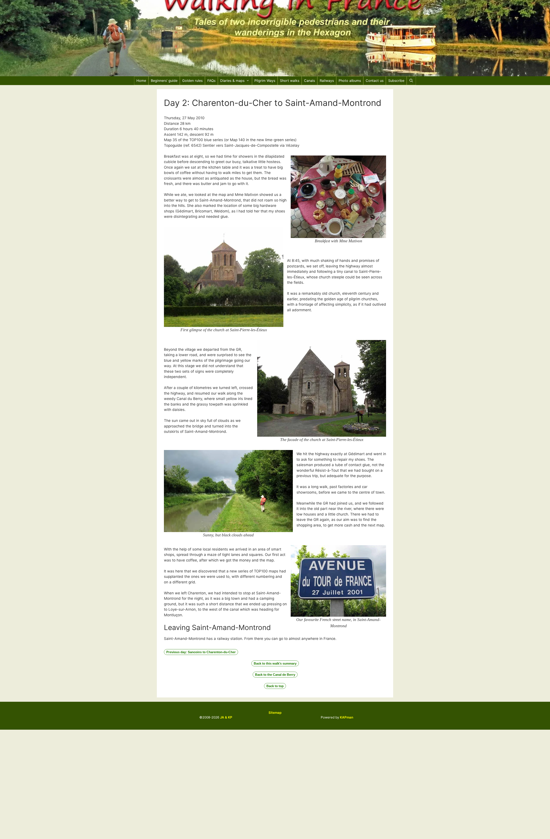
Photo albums (350, 80)
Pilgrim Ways (264, 80)
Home (141, 80)
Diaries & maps (232, 80)
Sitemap (275, 713)
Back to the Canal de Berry (275, 674)
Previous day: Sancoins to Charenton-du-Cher (201, 652)
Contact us (374, 80)
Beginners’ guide (164, 80)
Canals (309, 80)
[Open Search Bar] (411, 80)
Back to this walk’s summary (275, 663)
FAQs (211, 80)
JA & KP (226, 717)
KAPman (346, 717)
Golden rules (192, 80)
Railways (327, 80)
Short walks (289, 80)
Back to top (275, 686)
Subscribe (396, 80)
